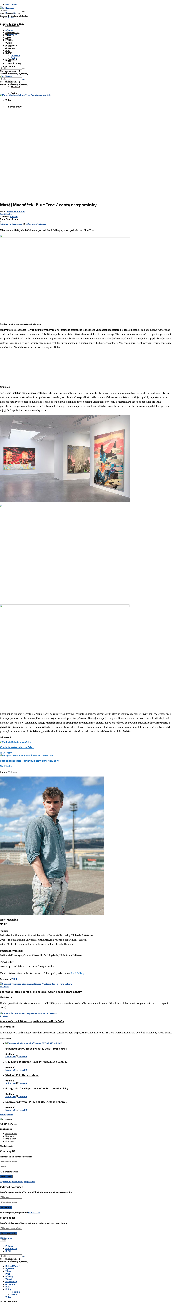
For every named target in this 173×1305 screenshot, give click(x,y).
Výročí (8, 42)
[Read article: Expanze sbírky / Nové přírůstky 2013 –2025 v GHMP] (89, 1043)
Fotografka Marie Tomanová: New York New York (29, 760)
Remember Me (10, 1171)
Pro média (10, 1138)
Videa (8, 100)
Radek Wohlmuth (16, 211)
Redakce (9, 1136)
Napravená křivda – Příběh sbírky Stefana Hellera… (36, 1101)
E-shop (14, 93)
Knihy (8, 53)
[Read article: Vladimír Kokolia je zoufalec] (86, 742)
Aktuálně (4, 986)
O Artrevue (11, 4)
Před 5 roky (6, 214)
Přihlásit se (34, 1212)
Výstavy (9, 35)
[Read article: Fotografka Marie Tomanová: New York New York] (86, 755)
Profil (8, 1273)
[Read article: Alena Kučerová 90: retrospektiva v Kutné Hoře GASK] (86, 1013)
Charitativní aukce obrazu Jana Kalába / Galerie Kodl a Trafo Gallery (41, 991)
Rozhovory (11, 45)
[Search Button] (23, 11)
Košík (8, 1251)
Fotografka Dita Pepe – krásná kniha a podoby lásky (36, 1088)
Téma (8, 37)
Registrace (29, 1181)
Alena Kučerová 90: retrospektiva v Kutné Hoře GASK (32, 1021)
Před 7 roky (6, 752)
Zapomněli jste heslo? (11, 1181)
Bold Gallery (77, 973)
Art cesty (10, 66)
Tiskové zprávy (13, 106)
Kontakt (9, 17)
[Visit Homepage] (6, 7)
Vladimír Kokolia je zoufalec (17, 747)
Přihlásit (9, 1246)
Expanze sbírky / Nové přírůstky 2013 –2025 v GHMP (36, 1048)
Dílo (7, 50)
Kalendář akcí (12, 25)
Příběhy (9, 40)
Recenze (15, 86)
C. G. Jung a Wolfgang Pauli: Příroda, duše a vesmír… (36, 1061)
